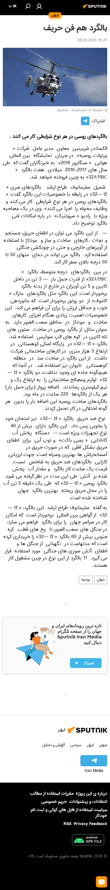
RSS (67, 824)
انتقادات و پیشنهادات (88, 802)
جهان (101, 580)
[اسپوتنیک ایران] (96, 9)
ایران (90, 745)
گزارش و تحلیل (53, 745)
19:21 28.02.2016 (92, 41)
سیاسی (75, 745)
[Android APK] (88, 841)
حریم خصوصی (54, 802)
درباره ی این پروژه (91, 794)
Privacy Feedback (90, 824)
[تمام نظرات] (101, 881)
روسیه (85, 580)
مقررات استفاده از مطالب (52, 794)
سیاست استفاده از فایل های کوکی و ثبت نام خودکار (69, 813)
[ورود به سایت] (39, 6)
